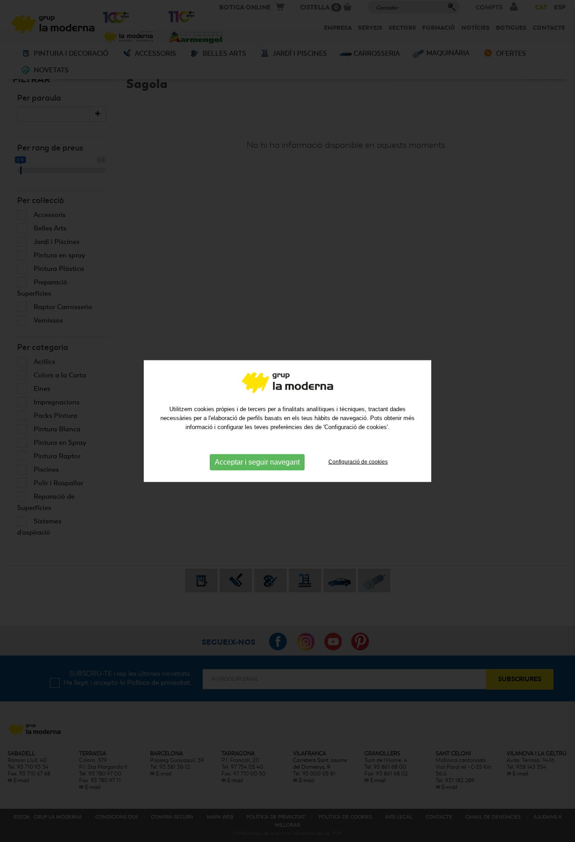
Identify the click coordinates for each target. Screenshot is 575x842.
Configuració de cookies (358, 462)
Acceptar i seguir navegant (257, 462)
